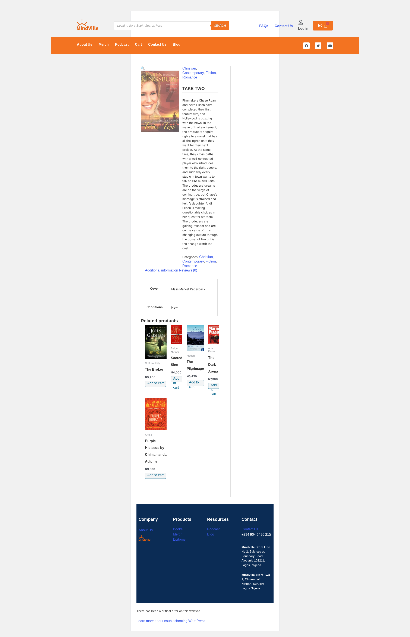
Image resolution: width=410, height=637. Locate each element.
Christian (189, 68)
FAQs (263, 26)
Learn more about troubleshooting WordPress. (171, 621)
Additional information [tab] (161, 270)
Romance (189, 77)
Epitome (179, 539)
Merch (104, 44)
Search (220, 25)
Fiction (211, 73)
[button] (143, 68)
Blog (176, 44)
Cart (138, 44)
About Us (84, 44)
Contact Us (284, 26)
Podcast (122, 44)
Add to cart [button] (155, 383)
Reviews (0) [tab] (188, 270)
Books (178, 529)
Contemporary (193, 73)
